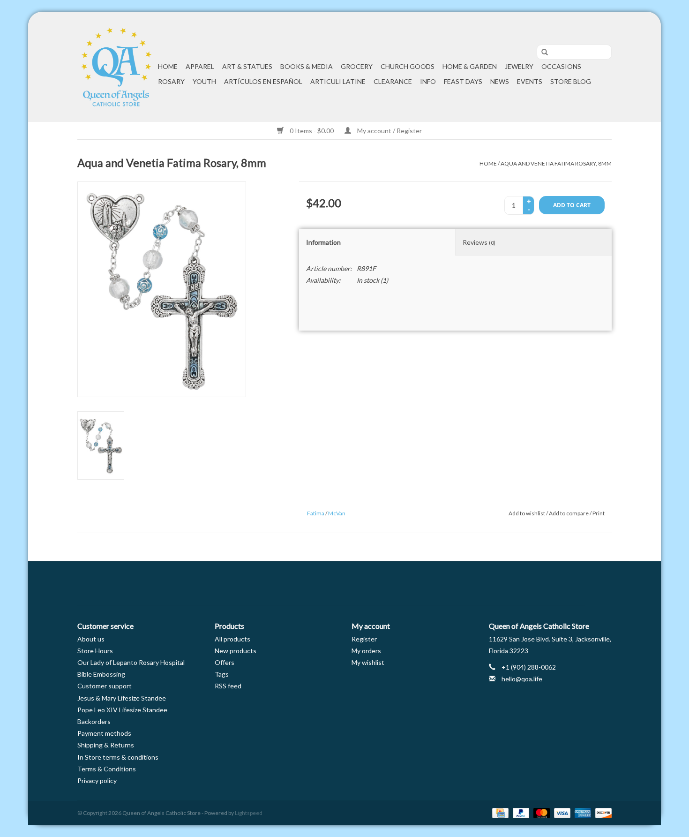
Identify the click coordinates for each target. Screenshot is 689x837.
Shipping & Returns (105, 745)
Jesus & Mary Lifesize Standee (121, 698)
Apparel (200, 66)
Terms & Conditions (106, 769)
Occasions (561, 66)
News (499, 81)
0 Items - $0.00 (311, 131)
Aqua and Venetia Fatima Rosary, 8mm (556, 163)
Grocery (357, 66)
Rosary (171, 81)
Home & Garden (469, 66)
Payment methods (104, 733)
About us (91, 639)
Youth (204, 81)
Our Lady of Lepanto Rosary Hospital (131, 662)
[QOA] (116, 67)
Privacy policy (97, 780)
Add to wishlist (527, 513)
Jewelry (519, 66)
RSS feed (228, 686)
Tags (222, 674)
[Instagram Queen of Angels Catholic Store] (377, 583)
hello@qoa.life (522, 679)
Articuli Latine (338, 81)
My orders (366, 651)
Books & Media (306, 66)
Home (168, 66)
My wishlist (368, 662)
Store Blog (570, 81)
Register (364, 639)
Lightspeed (248, 812)
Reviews (479, 242)
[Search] (541, 52)
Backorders (94, 721)
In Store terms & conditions (117, 757)
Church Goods (407, 66)
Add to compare (569, 513)
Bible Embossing (101, 674)
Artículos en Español (263, 81)
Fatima (315, 513)
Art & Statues (247, 66)
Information (323, 242)
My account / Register (389, 131)
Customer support (104, 686)
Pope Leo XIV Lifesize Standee (122, 710)
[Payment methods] (499, 812)
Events (529, 81)
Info (428, 81)
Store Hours (95, 651)
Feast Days (463, 81)
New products (235, 651)
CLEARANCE (393, 81)
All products (232, 639)
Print (598, 513)
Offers (224, 662)
